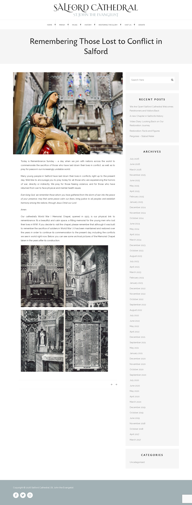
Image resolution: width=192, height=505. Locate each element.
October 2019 (136, 412)
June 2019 (135, 418)
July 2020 (134, 380)
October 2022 (136, 299)
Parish (62, 25)
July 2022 (134, 315)
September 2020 (138, 375)
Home (49, 25)
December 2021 (137, 337)
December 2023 (137, 245)
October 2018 (136, 429)
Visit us (128, 25)
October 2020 (137, 369)
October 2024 (137, 218)
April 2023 (134, 267)
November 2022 (137, 294)
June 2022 (135, 321)
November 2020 (138, 364)
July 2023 (134, 261)
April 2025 (134, 191)
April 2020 (135, 396)
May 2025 (134, 186)
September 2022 (138, 304)
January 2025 (136, 202)
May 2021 (134, 348)
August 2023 (136, 256)
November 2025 (137, 175)
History (88, 25)
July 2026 (134, 159)
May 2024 (134, 229)
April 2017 (134, 434)
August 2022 (136, 310)
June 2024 (135, 223)
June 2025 (135, 180)
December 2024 (138, 207)
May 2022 (134, 326)
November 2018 (137, 423)
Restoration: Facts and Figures (145, 131)
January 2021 (136, 353)
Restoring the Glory (108, 25)
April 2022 (134, 331)
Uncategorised (137, 462)
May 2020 (134, 391)
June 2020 (135, 385)
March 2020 (135, 402)
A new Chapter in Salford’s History (146, 116)
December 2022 (137, 288)
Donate (141, 25)
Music (74, 25)
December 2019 (137, 407)
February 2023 (137, 277)
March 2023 (135, 272)
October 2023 (136, 250)
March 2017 (135, 439)
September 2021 (138, 342)
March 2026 (135, 169)
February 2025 (137, 196)
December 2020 (138, 358)
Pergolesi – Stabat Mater (142, 136)
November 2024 (138, 213)
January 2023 (136, 283)
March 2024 (135, 240)
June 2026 (135, 164)
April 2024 (135, 234)
